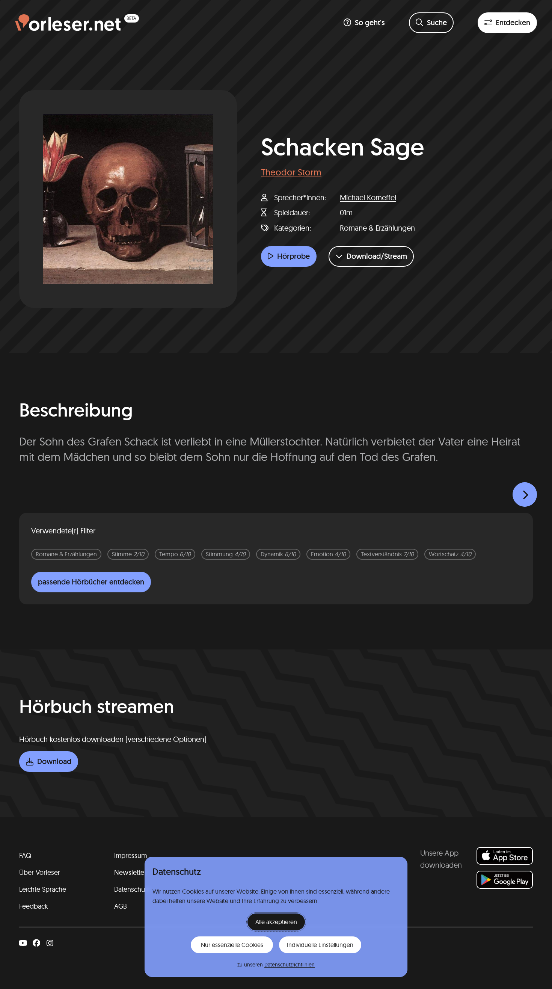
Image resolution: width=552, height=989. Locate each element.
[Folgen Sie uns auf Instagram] (50, 943)
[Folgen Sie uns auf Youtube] (23, 943)
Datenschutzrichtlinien (289, 965)
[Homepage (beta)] (77, 22)
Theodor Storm (291, 172)
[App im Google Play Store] (505, 879)
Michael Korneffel (368, 197)
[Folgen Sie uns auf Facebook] (36, 943)
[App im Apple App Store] (505, 856)
